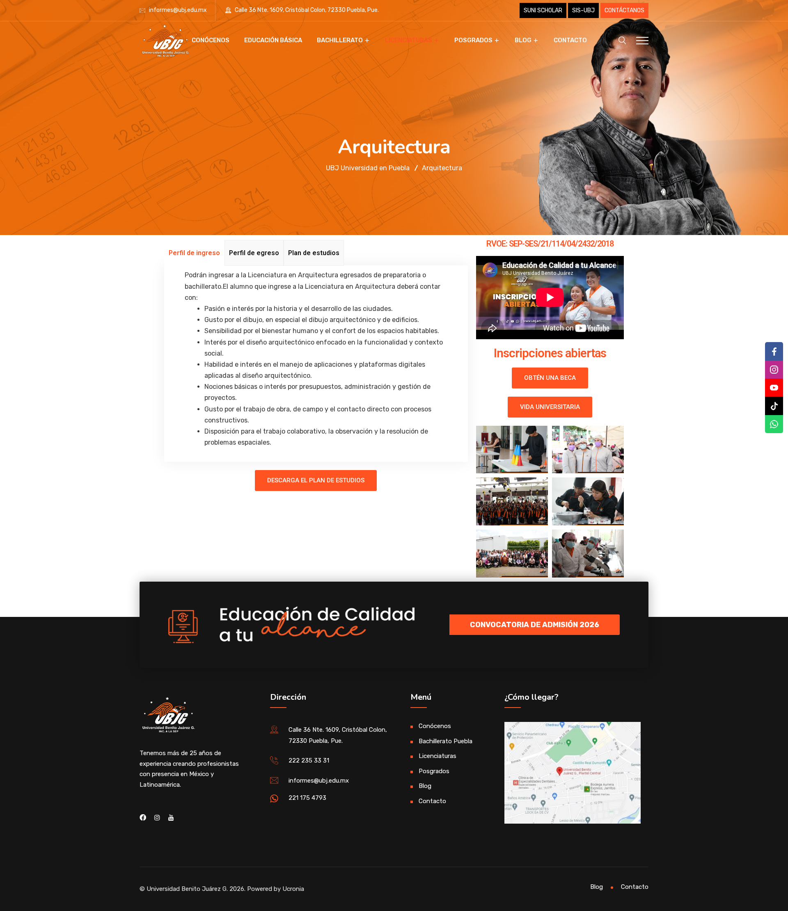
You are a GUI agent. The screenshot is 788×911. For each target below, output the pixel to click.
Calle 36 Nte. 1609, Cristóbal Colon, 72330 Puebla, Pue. (306, 10)
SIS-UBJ (583, 10)
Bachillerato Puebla (445, 741)
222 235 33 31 (309, 760)
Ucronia (293, 889)
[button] (316, 480)
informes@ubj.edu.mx (178, 10)
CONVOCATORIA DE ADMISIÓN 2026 (534, 624)
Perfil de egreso (254, 253)
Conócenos (210, 40)
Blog (523, 40)
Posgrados (473, 40)
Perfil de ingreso (194, 253)
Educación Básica (273, 40)
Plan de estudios (313, 253)
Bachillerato (340, 40)
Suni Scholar (543, 10)
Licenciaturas (408, 40)
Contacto (570, 40)
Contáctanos (624, 10)
